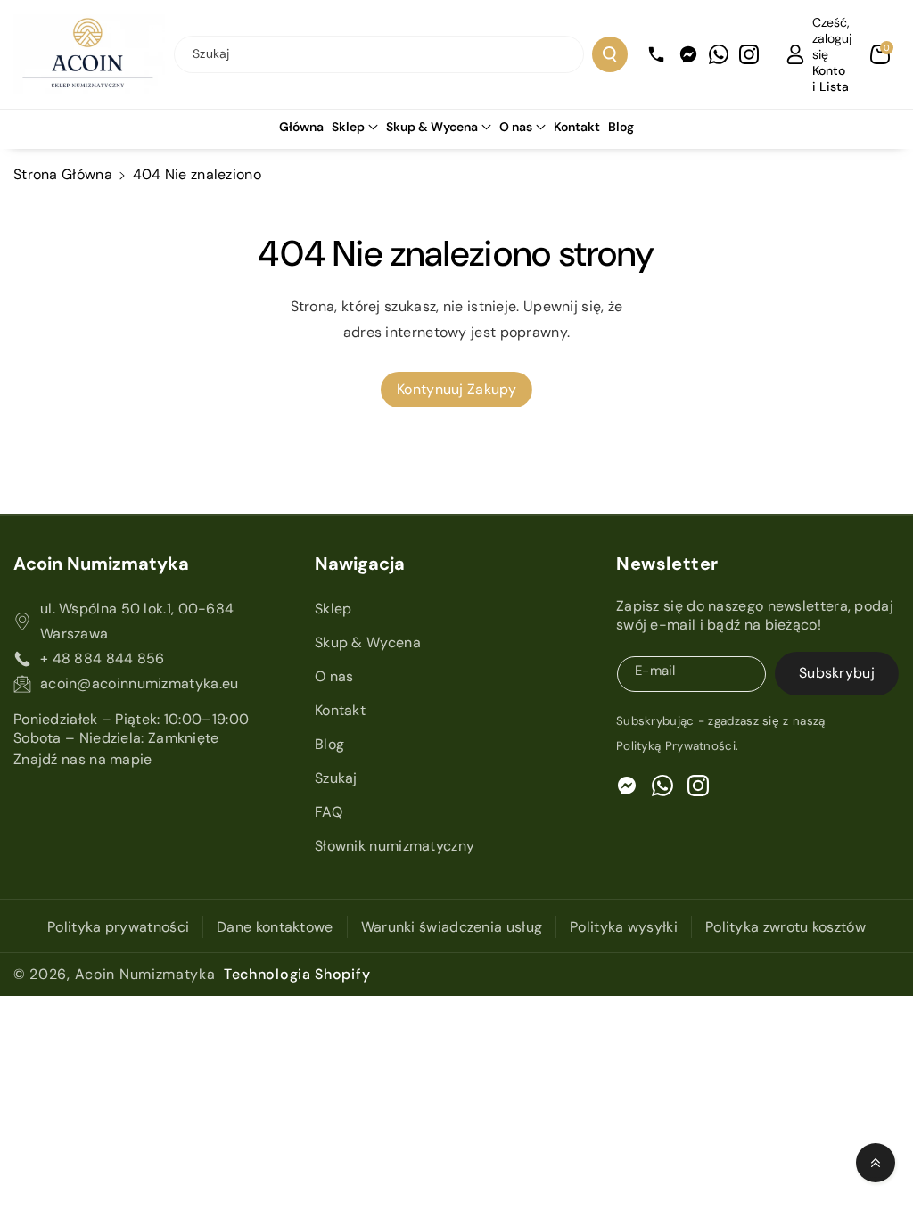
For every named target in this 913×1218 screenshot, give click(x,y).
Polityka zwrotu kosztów (785, 927)
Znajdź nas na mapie (82, 759)
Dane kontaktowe (275, 927)
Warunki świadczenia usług (452, 927)
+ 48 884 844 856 (102, 658)
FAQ (328, 811)
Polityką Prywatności (676, 745)
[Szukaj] (610, 54)
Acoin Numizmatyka (145, 974)
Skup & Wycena (432, 127)
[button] (880, 54)
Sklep (348, 127)
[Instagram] (749, 54)
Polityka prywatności (118, 927)
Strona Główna (62, 174)
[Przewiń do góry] (875, 1162)
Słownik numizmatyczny (394, 845)
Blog (329, 744)
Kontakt (340, 710)
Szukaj (336, 778)
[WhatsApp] (718, 54)
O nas (515, 127)
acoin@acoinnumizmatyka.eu (139, 683)
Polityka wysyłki (624, 927)
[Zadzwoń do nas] (656, 54)
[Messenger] (688, 54)
